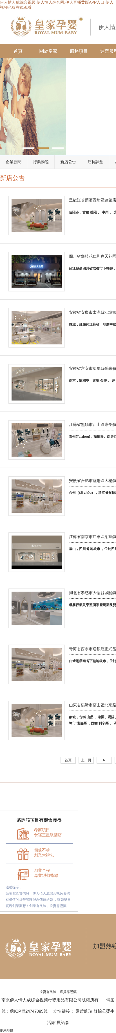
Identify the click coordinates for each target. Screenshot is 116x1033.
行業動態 (41, 162)
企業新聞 (13, 162)
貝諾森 (63, 1022)
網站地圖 (7, 1030)
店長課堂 (95, 162)
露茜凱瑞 (83, 1011)
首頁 (18, 51)
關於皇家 (48, 51)
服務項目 (79, 51)
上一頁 (86, 760)
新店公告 (68, 162)
